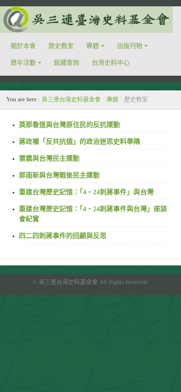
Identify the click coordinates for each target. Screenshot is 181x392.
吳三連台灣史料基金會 (71, 99)
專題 (112, 99)
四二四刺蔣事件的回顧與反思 (62, 235)
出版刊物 (129, 45)
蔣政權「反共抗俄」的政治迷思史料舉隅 (79, 141)
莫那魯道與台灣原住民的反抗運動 (69, 124)
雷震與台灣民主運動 (49, 158)
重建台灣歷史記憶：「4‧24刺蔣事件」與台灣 (86, 192)
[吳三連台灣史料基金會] (86, 19)
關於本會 (23, 45)
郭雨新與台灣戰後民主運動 (59, 175)
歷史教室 (61, 45)
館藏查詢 (66, 62)
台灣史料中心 (111, 62)
